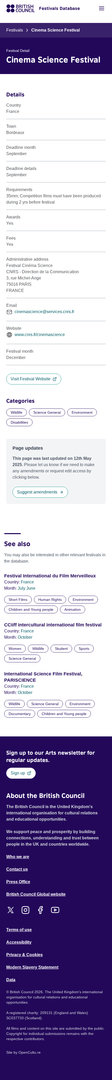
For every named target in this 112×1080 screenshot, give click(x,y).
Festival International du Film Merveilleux (50, 575)
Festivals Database (59, 8)
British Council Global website (36, 894)
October (25, 637)
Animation (72, 609)
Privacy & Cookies (24, 955)
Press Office (18, 882)
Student (61, 648)
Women (15, 648)
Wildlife (16, 412)
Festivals (14, 30)
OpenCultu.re (29, 1052)
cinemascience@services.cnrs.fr (44, 311)
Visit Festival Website (31, 379)
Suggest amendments (37, 492)
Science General (47, 412)
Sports (84, 648)
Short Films (18, 599)
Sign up (18, 773)
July (22, 588)
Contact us (17, 869)
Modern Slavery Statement (32, 967)
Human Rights (50, 599)
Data (10, 980)
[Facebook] (40, 910)
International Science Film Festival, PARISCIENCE (43, 677)
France (27, 582)
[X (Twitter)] (10, 910)
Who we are (17, 857)
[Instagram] (25, 910)
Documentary (20, 714)
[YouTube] (55, 910)
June (30, 588)
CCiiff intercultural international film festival (53, 624)
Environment (82, 412)
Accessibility (19, 942)
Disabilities (19, 422)
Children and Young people (31, 609)
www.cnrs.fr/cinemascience (40, 334)
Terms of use (19, 930)
